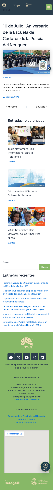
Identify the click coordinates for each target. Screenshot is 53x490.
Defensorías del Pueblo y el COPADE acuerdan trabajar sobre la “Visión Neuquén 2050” (25, 323)
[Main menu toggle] (49, 7)
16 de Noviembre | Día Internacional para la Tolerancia (21, 152)
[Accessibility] (45, 467)
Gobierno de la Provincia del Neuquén (26, 416)
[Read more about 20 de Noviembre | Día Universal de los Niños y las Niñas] (26, 216)
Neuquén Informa (26, 419)
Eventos (11, 161)
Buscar (6, 262)
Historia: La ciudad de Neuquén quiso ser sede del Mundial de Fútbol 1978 (25, 284)
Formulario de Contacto (26, 399)
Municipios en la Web (26, 422)
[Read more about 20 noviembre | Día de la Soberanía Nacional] (26, 177)
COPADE (8, 10)
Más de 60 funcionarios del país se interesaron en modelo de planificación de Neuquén (25, 292)
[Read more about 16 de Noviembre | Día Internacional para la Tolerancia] (26, 135)
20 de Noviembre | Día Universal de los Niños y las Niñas (24, 234)
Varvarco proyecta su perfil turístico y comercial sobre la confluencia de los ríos (26, 316)
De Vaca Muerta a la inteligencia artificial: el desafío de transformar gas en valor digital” (24, 308)
